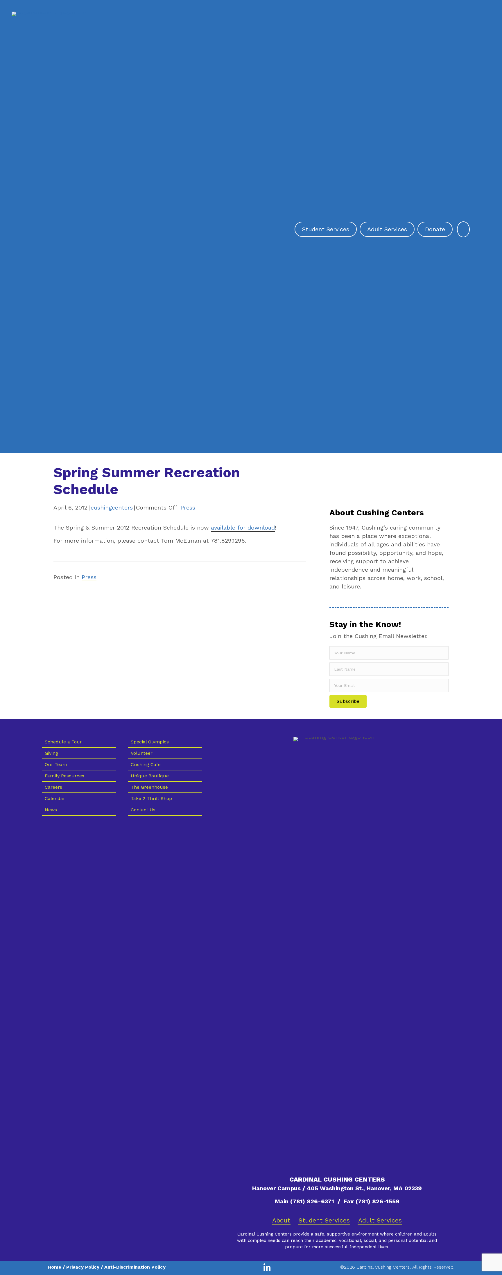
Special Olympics (150, 742)
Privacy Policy (82, 1267)
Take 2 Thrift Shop (151, 798)
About (281, 1220)
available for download (243, 527)
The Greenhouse (149, 787)
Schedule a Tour (63, 742)
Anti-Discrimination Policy (135, 1267)
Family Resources (64, 776)
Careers (53, 787)
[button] (348, 701)
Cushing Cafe (146, 764)
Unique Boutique (150, 776)
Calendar (55, 798)
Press (187, 507)
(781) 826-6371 (312, 1201)
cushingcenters (112, 507)
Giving (51, 753)
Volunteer (142, 753)
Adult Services (380, 1220)
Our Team (56, 764)
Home (54, 1267)
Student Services (324, 1220)
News (51, 809)
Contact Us (143, 809)
